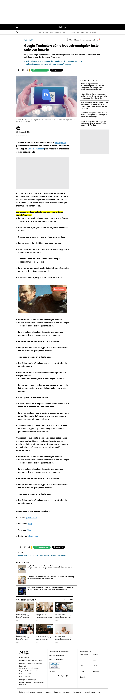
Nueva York (58, 32)
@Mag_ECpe (31, 517)
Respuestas (84, 654)
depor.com (57, 692)
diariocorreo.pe (78, 692)
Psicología (65, 32)
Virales (82, 671)
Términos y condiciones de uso (59, 651)
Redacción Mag (24, 132)
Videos (95, 654)
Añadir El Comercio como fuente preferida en (83, 40)
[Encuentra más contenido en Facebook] (18, 70)
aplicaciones (44, 556)
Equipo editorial (24, 657)
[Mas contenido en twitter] (62, 676)
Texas (51, 32)
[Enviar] (17, 32)
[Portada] (24, 655)
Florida (39, 32)
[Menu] (18, 27)
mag (98, 692)
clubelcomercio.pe (36, 692)
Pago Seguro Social (82, 32)
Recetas (96, 671)
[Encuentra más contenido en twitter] (23, 70)
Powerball (72, 32)
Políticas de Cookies (56, 659)
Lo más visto (22, 563)
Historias (83, 677)
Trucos (53, 556)
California (45, 32)
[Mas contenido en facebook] (58, 676)
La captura (93, 32)
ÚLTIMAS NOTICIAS (88, 81)
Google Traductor (24, 556)
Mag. (30, 524)
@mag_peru (33, 536)
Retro (95, 666)
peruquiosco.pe (90, 692)
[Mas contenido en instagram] (67, 676)
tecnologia (62, 556)
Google (35, 556)
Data (94, 660)
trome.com (66, 692)
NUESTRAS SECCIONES (86, 651)
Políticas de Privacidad (56, 655)
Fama (82, 666)
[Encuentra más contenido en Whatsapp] (27, 70)
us (80, 660)
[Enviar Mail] (17, 132)
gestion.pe (48, 692)
